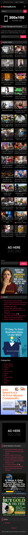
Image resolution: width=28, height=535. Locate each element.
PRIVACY (7, 523)
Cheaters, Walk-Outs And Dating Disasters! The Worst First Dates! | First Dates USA (14, 310)
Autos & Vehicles (8, 366)
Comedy (6, 368)
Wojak (5, 382)
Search (3, 260)
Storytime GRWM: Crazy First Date (13, 319)
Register (22, 2)
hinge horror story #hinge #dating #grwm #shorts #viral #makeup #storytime (14, 468)
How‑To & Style (8, 371)
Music (5, 375)
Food (5, 369)
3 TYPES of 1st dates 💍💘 (11, 314)
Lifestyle (6, 373)
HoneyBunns (9, 6)
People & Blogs (8, 377)
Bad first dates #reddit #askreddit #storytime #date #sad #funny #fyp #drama (14, 451)
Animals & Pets (8, 364)
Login (16, 2)
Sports (5, 379)
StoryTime (6, 381)
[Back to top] (23, 530)
